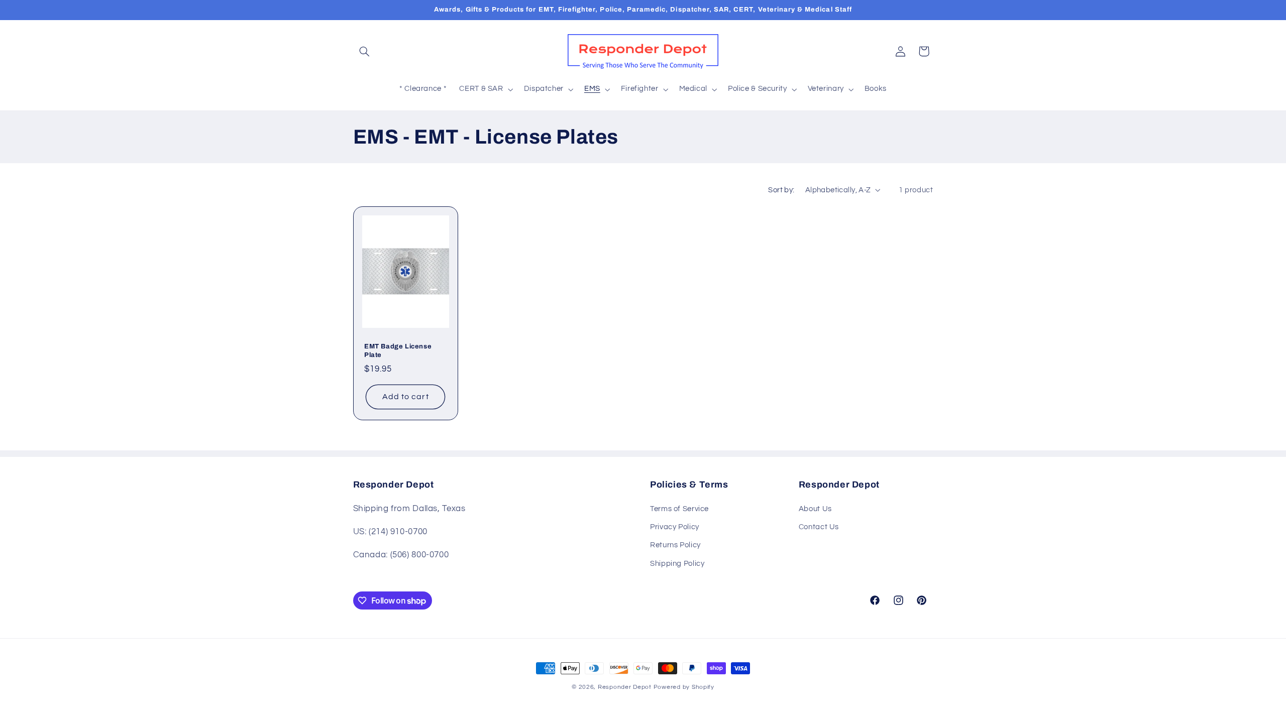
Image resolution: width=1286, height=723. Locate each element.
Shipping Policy (677, 563)
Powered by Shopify (684, 687)
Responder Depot (625, 687)
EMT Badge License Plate (398, 350)
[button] (364, 51)
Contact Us (819, 527)
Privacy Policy (674, 527)
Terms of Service (679, 509)
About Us (815, 509)
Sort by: (781, 190)
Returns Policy (675, 545)
